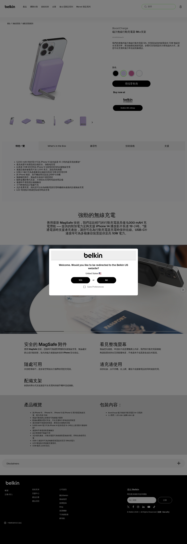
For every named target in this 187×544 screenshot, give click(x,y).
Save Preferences (95, 286)
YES (80, 280)
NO (106, 280)
